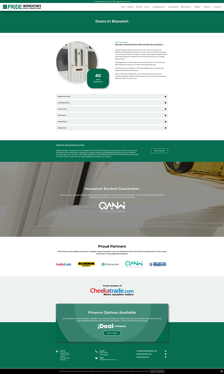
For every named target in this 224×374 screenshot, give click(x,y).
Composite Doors (158, 7)
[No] (222, 371)
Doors (147, 7)
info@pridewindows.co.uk (108, 359)
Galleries (197, 7)
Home (123, 7)
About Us (130, 7)
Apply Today (112, 333)
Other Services (185, 7)
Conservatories (173, 7)
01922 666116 (99, 1)
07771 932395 (108, 1)
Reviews (207, 7)
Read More (160, 371)
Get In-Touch (159, 151)
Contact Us (217, 7)
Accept (153, 371)
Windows (139, 7)
